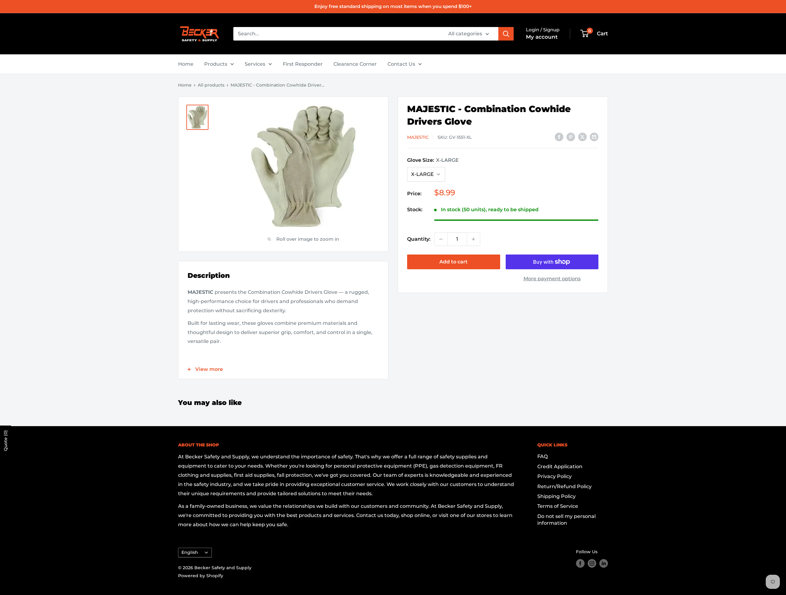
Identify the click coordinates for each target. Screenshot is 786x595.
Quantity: (418, 239)
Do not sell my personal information (566, 519)
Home (185, 64)
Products (215, 64)
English (189, 552)
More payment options (552, 279)
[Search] (506, 34)
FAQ (542, 456)
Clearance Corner (355, 64)
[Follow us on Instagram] (592, 563)
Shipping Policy (556, 496)
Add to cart (453, 262)
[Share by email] (594, 136)
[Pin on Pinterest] (570, 136)
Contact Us (401, 64)
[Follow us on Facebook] (580, 563)
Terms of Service (557, 506)
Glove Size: (433, 160)
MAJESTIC (418, 137)
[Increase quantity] (473, 239)
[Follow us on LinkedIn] (603, 563)
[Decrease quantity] (440, 239)
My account (542, 37)
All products (211, 85)
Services (255, 64)
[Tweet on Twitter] (582, 136)
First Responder (303, 64)
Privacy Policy (554, 476)
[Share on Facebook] (559, 136)
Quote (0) (5, 440)
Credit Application (559, 466)
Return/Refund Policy (564, 486)
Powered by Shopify (200, 575)
